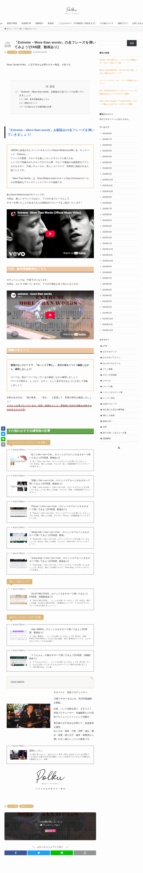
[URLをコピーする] (85, 852)
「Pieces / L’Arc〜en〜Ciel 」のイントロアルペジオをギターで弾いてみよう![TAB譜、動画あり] (58, 508)
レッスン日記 (109, 398)
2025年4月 (107, 226)
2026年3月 (107, 162)
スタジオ (107, 380)
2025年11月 (107, 185)
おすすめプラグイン (112, 357)
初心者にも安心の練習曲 (113, 409)
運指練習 (107, 438)
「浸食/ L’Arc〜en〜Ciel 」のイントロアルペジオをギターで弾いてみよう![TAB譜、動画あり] (59, 482)
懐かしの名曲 (109, 415)
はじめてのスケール (112, 363)
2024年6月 (107, 284)
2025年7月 (107, 208)
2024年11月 (107, 255)
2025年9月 (107, 197)
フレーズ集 (12, 52)
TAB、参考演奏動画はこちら (36, 99)
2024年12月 (107, 249)
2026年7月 (107, 139)
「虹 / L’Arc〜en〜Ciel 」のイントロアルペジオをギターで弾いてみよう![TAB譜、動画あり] (59, 456)
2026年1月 (107, 174)
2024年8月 (107, 272)
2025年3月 (107, 232)
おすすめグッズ (110, 352)
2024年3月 (107, 301)
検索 (132, 43)
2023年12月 (107, 319)
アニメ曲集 (108, 369)
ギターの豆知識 (110, 375)
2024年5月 (107, 290)
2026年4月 (107, 156)
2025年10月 (107, 191)
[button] (15, 852)
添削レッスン (36, 750)
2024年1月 (107, 313)
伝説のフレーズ (25, 52)
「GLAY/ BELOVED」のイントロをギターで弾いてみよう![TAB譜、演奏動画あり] (58, 595)
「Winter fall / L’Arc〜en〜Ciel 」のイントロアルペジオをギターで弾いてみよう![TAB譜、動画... (59, 533)
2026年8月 (107, 133)
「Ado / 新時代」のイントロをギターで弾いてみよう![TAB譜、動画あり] (58, 631)
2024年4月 (107, 295)
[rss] (119, 447)
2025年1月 (107, 243)
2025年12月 (107, 180)
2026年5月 (107, 151)
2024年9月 (107, 266)
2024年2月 (107, 307)
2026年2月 (107, 168)
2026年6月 (107, 145)
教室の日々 (108, 421)
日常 (105, 427)
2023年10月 (107, 330)
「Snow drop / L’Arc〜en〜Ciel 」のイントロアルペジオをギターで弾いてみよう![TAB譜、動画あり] (59, 559)
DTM (105, 346)
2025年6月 (107, 214)
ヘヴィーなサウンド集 (112, 392)
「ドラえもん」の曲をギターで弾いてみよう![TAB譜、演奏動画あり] (59, 656)
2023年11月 (107, 324)
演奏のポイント (31, 103)
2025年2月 (107, 237)
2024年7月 (107, 278)
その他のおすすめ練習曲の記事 (38, 107)
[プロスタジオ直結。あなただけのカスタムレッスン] (71, 10)
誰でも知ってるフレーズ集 (114, 433)
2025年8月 (107, 203)
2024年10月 (107, 261)
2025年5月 (107, 220)
